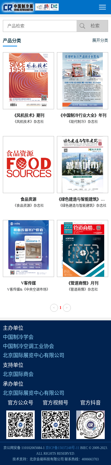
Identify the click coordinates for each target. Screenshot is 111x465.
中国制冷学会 (18, 337)
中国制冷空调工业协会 (28, 346)
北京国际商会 (18, 374)
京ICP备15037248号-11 (62, 448)
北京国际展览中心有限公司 (33, 355)
